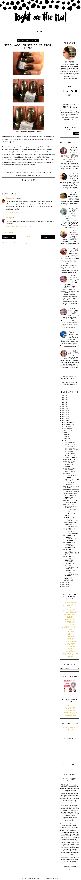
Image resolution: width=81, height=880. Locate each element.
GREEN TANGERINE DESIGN (48, 879)
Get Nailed (70, 624)
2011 (64, 582)
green (48, 172)
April (66, 439)
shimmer (31, 175)
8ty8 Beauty (70, 705)
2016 (64, 412)
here (74, 384)
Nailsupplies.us (70, 710)
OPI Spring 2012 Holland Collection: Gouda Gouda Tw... (71, 530)
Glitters (41, 172)
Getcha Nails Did (70, 626)
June (65, 434)
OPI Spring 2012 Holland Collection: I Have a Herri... (71, 552)
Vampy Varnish (70, 651)
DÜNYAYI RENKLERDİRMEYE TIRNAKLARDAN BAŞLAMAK (70, 620)
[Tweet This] (25, 181)
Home (40, 32)
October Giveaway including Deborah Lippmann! (74, 177)
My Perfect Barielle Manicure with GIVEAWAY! (74, 334)
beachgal (9, 218)
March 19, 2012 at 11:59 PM (19, 227)
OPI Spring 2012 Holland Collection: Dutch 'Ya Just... (70, 559)
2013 (64, 418)
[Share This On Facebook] (22, 181)
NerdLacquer (21, 175)
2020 (64, 404)
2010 (64, 584)
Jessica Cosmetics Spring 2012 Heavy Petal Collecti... (70, 444)
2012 (64, 420)
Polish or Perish (70, 646)
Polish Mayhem (70, 643)
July (65, 432)
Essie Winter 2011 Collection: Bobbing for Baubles (69, 463)
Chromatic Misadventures (70, 611)
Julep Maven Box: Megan (69, 510)
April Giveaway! (74, 193)
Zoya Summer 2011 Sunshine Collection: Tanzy (71, 524)
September (68, 428)
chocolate (33, 172)
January (67, 580)
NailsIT (70, 634)
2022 (64, 400)
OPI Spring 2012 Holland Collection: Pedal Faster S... (71, 573)
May (65, 436)
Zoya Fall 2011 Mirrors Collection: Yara (70, 519)
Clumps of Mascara (70, 612)
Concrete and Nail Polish (70, 614)
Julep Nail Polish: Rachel (70, 514)
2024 (64, 396)
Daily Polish (70, 616)
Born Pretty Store (70, 707)
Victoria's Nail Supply (70, 715)
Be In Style (70, 604)
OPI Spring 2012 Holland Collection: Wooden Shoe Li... (70, 545)
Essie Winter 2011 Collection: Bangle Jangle (69, 469)
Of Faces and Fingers (70, 641)
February (67, 578)
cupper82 (69, 62)
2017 (64, 410)
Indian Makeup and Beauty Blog (70, 628)
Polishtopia (70, 648)
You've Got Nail (70, 656)
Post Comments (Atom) (19, 243)
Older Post (46, 237)
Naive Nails (70, 636)
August (67, 430)
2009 (64, 586)
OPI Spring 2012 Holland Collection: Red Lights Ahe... (70, 537)
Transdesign (70, 714)
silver (38, 175)
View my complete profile (69, 78)
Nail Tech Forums (70, 731)
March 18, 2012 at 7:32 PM (18, 212)
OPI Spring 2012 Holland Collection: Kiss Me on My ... (70, 566)
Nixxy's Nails (70, 638)
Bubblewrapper (11, 198)
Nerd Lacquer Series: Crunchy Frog (71, 501)
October (67, 426)
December (67, 422)
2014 (64, 416)
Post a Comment (7, 232)
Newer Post (10, 237)
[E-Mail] (72, 76)
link (71, 111)
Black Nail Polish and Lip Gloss (70, 606)
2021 (64, 402)
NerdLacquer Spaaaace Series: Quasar (70, 506)
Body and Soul (70, 609)
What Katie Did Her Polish (70, 653)
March (66, 441)
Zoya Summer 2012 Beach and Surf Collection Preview (70, 496)
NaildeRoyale (70, 709)
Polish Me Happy (70, 645)
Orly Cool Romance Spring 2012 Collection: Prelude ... (71, 481)
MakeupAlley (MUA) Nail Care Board (70, 728)
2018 (64, 408)
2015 (64, 414)
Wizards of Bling (70, 655)
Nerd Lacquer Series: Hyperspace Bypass (71, 490)
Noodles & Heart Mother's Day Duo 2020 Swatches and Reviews (71, 213)
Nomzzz (70, 640)
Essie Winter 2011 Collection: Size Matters (70, 475)
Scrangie (70, 650)
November (68, 424)
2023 (64, 398)
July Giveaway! (74, 231)
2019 (64, 406)
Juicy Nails (70, 631)
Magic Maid (70, 633)
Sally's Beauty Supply (70, 712)
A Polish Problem (70, 602)
